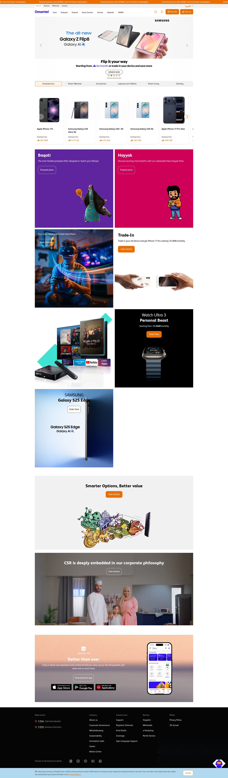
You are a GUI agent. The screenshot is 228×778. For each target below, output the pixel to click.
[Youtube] (93, 761)
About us (93, 720)
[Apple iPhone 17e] (49, 119)
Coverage (120, 736)
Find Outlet (121, 730)
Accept (188, 773)
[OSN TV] (74, 348)
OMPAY (121, 12)
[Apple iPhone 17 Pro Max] (173, 119)
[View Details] (154, 268)
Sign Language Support (126, 741)
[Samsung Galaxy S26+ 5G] (111, 119)
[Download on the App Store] (61, 687)
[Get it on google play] (83, 687)
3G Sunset (174, 725)
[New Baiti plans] (74, 268)
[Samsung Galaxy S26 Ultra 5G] (80, 119)
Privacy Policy (176, 720)
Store (55, 12)
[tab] (48, 83)
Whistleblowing (96, 730)
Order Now (154, 334)
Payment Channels (124, 725)
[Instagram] (78, 761)
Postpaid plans (47, 170)
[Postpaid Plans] (74, 188)
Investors (65, 6)
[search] (155, 11)
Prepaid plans (126, 170)
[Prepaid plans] (154, 188)
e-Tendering (148, 730)
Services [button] (100, 12)
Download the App (83, 678)
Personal (38, 6)
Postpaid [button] (64, 12)
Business (47, 6)
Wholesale (55, 6)
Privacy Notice (75, 774)
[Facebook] (70, 761)
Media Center (95, 751)
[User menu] (162, 11)
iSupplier (147, 720)
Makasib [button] (110, 12)
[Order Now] (154, 348)
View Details (45, 242)
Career (92, 746)
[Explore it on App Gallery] (105, 687)
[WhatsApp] (100, 761)
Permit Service (149, 736)
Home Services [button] (87, 12)
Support (119, 720)
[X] (85, 761)
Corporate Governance (99, 725)
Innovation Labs (96, 741)
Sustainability (95, 736)
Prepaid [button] (75, 12)
